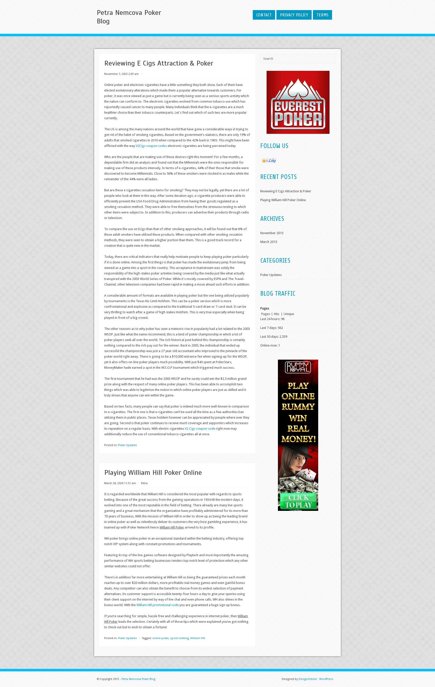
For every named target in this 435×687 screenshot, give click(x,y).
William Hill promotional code (157, 605)
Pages (265, 314)
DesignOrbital (308, 679)
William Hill (197, 638)
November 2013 (271, 233)
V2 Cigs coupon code (200, 428)
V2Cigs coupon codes (151, 146)
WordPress (326, 679)
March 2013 (268, 242)
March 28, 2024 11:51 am (120, 483)
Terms (322, 14)
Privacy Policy (294, 14)
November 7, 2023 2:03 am (121, 74)
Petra (144, 483)
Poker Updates (127, 445)
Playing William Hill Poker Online (153, 472)
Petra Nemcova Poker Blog (129, 16)
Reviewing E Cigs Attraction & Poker (158, 63)
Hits (277, 314)
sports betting (179, 638)
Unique (289, 314)
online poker (160, 638)
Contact (264, 14)
